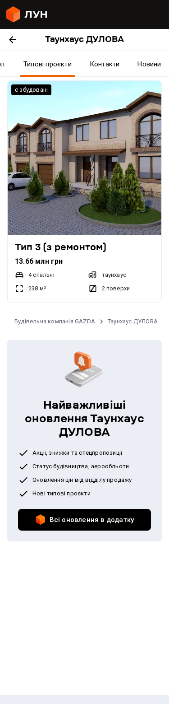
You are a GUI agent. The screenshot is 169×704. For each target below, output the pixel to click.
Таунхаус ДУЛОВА (133, 321)
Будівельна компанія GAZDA (54, 321)
